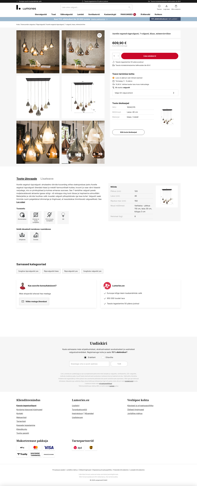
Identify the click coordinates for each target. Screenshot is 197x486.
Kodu (18, 24)
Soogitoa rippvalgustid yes (28, 271)
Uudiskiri (75, 405)
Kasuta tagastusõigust (26, 405)
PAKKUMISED (127, 14)
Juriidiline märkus (134, 413)
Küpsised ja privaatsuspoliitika (140, 405)
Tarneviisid (21, 421)
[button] (37, 97)
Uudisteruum (77, 417)
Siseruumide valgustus (28, 24)
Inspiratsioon (77, 413)
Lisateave (47, 178)
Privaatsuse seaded (58, 470)
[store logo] (26, 7)
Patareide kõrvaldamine (121, 470)
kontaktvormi (129, 381)
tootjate (111, 386)
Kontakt (19, 413)
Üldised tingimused (135, 409)
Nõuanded (89, 413)
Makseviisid (21, 417)
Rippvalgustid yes (71, 271)
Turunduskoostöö (79, 409)
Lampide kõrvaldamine (137, 470)
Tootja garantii (22, 433)
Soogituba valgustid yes (92, 271)
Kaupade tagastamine (25, 425)
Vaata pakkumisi (98, 19)
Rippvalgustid (40, 24)
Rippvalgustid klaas (51, 271)
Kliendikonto (21, 429)
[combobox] (96, 7)
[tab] (26, 179)
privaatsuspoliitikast (105, 383)
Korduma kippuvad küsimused (29, 409)
